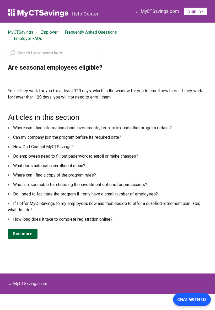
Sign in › (195, 11)
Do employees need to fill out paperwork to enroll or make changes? (75, 156)
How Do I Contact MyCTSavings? (43, 146)
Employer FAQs (28, 38)
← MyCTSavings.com (157, 11)
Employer (49, 32)
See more (23, 233)
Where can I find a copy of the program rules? (54, 175)
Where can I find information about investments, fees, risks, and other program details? (92, 127)
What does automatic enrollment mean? (49, 165)
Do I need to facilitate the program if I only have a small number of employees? (85, 194)
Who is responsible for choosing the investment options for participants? (80, 184)
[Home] (38, 13)
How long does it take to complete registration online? (62, 219)
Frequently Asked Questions (91, 32)
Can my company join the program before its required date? (67, 137)
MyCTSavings (20, 32)
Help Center (85, 14)
